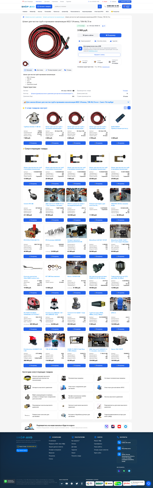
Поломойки (48, 11)
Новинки (25, 11)
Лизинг (73, 452)
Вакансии (51, 452)
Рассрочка (116, 11)
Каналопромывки (87, 11)
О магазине (55, 1)
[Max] (119, 471)
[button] (129, 107)
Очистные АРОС (98, 11)
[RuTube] (72, 483)
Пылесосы (56, 11)
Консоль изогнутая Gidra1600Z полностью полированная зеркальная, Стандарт (31, 277)
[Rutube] (113, 426)
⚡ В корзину (33, 143)
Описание (29, 70)
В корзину (111, 35)
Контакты (39, 1)
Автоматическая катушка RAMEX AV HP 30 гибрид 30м (98, 277)
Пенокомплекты (75, 11)
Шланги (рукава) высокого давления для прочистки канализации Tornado (53, 93)
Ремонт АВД (97, 440)
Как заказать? (75, 440)
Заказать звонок (125, 1)
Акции (105, 1)
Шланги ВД (65, 11)
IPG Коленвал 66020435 (53, 240)
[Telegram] (125, 426)
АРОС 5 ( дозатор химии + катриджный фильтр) (76, 204)
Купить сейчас (88, 35)
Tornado (125, 90)
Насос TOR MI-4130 (73, 276)
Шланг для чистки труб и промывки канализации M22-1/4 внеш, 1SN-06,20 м (97, 127)
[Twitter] (77, 483)
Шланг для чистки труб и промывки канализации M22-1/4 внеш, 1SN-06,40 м (75, 127)
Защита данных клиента (56, 446)
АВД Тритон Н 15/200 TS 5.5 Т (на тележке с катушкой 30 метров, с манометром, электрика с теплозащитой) (55, 204)
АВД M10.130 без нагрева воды (119, 204)
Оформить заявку (99, 54)
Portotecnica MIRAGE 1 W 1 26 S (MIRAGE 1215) (54, 313)
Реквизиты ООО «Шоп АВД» (57, 443)
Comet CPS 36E (28, 204)
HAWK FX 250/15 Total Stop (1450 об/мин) (76, 350)
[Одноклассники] (82, 483)
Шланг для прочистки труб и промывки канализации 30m (120, 168)
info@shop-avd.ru (93, 51)
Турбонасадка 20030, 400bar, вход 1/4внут (96, 313)
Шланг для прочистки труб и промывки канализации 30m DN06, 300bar (55, 168)
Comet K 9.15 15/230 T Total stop (76, 313)
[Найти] (100, 6)
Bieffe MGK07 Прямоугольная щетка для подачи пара (120, 127)
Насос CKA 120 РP (117, 349)
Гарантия (68, 1)
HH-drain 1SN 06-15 (67, 90)
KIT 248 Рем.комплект (53, 276)
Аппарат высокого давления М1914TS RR (74, 241)
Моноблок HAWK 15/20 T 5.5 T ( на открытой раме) (119, 241)
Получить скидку (76, 456)
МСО (107, 11)
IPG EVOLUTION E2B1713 (31, 240)
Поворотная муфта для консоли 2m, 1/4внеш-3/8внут (97, 204)
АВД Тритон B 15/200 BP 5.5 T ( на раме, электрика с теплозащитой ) (98, 350)
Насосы (40, 11)
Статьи (51, 459)
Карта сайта (97, 452)
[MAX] (106, 426)
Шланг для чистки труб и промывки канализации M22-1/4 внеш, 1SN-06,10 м (54, 127)
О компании (52, 440)
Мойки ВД (32, 11)
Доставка (46, 1)
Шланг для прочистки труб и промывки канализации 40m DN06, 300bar (98, 168)
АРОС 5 (113, 313)
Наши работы (98, 446)
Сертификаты (98, 443)
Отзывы (69, 70)
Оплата (62, 1)
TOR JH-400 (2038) (51, 349)
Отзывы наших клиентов (101, 449)
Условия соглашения (55, 449)
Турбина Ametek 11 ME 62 (32, 127)
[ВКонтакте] (61, 483)
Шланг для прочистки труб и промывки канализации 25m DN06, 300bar (33, 168)
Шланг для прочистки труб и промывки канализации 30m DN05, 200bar (76, 168)
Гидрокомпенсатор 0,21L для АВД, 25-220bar (119, 277)
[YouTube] (119, 426)
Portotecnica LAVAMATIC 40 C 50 (33, 350)
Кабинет (114, 1)
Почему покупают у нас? (55, 70)
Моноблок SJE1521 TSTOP (98, 240)
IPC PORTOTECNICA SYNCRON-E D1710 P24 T (31, 313)
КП (104, 25)
